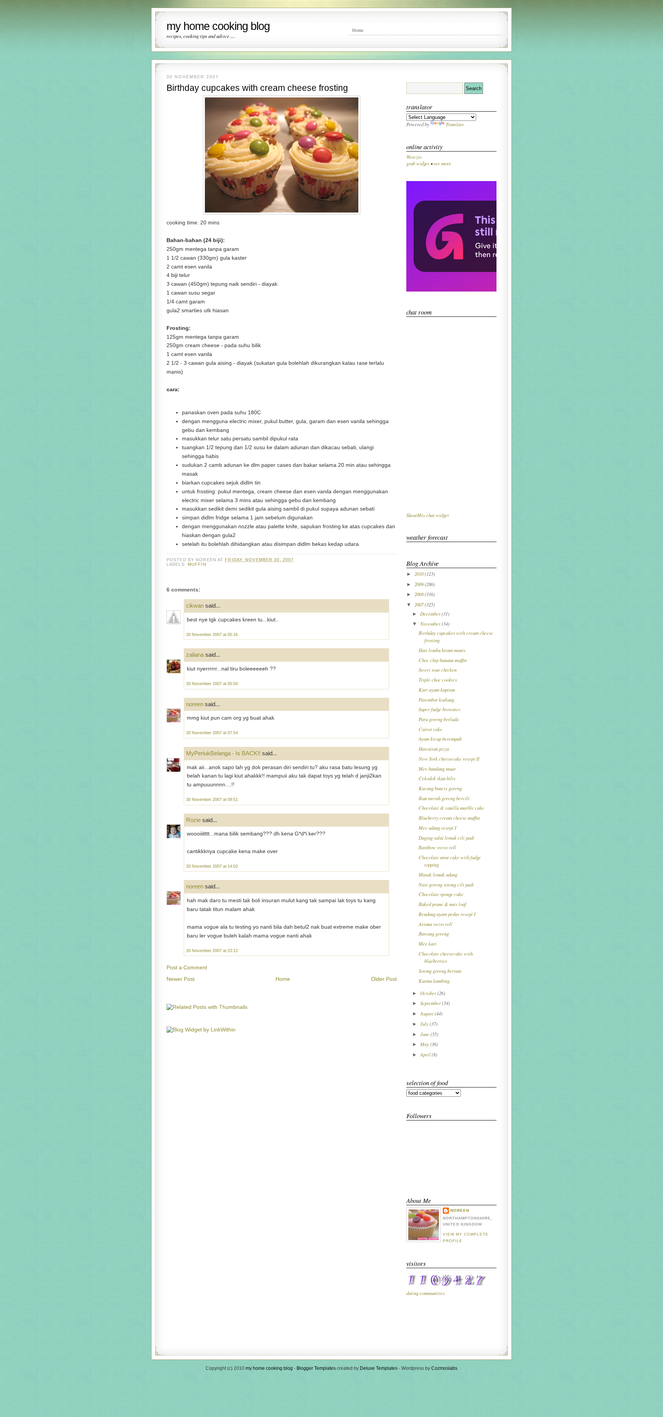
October (428, 993)
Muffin (197, 564)
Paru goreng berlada (438, 719)
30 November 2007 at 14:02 (212, 866)
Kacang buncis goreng (440, 788)
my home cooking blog (218, 26)
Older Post (384, 979)
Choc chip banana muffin (443, 660)
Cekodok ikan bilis (437, 778)
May (425, 1044)
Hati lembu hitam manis (442, 650)
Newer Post (181, 979)
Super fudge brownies (439, 709)
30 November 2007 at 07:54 (212, 732)
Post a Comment (187, 967)
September (431, 1003)
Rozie (193, 820)
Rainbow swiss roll (437, 847)
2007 (419, 604)
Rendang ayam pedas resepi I (447, 914)
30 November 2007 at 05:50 (212, 683)
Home (357, 30)
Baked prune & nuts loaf (442, 904)
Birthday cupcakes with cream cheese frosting (257, 88)
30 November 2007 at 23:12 (212, 950)
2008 (419, 594)
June (425, 1034)
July (425, 1023)
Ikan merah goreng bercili (444, 798)
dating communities (425, 1293)
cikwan (195, 605)
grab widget (417, 163)
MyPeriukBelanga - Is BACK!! (223, 753)
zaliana (195, 654)
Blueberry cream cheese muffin (449, 817)
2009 (419, 584)
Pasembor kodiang (436, 699)
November (431, 623)
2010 (419, 573)
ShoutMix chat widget (427, 515)
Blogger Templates (316, 1368)
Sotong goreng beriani (440, 970)
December (431, 613)
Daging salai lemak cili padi (446, 837)
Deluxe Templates (378, 1368)
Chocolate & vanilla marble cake (451, 807)
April (426, 1054)
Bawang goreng (434, 933)
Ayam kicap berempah (440, 738)
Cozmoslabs (444, 1368)
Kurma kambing (434, 980)
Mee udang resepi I (437, 827)
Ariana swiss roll (435, 924)
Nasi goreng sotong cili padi (446, 884)
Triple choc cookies (438, 679)
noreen (194, 704)
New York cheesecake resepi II (449, 758)
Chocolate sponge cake (441, 894)
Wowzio (414, 156)
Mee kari (428, 943)
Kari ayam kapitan (437, 689)
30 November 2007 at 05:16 (212, 634)
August (427, 1013)
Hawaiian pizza (434, 748)
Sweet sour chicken (438, 669)
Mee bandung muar (437, 768)
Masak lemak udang (438, 874)
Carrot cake (430, 729)
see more (442, 163)
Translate (455, 124)
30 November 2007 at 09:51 (212, 799)
